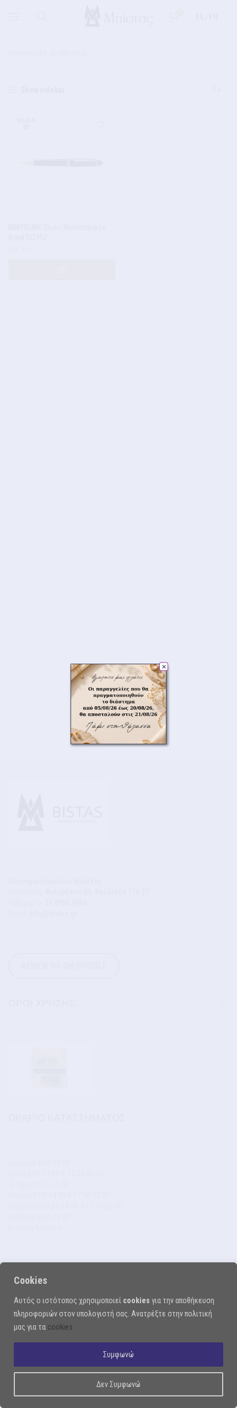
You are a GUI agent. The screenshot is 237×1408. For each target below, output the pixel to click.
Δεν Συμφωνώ (118, 1384)
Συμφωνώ (118, 1354)
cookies (60, 1326)
